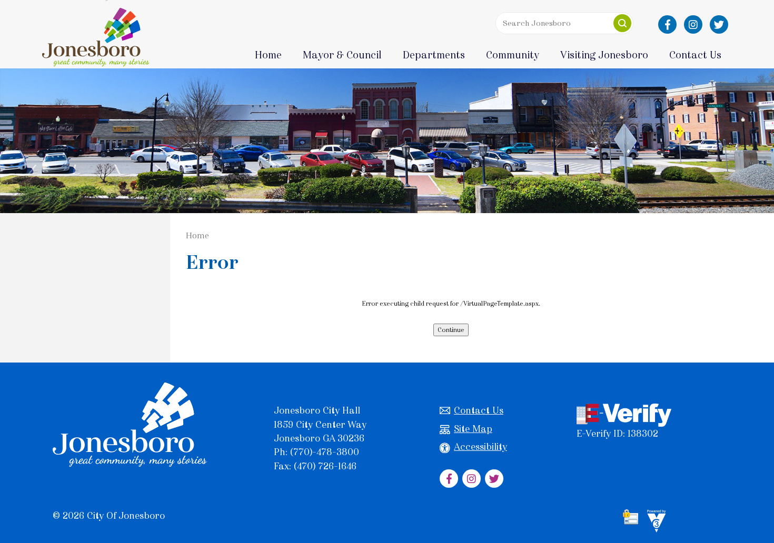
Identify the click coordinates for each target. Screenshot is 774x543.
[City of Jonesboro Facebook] (667, 24)
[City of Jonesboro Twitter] (719, 24)
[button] (622, 23)
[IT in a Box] (654, 522)
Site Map (473, 429)
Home (268, 55)
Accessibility (480, 447)
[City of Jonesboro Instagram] (693, 24)
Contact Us (478, 410)
